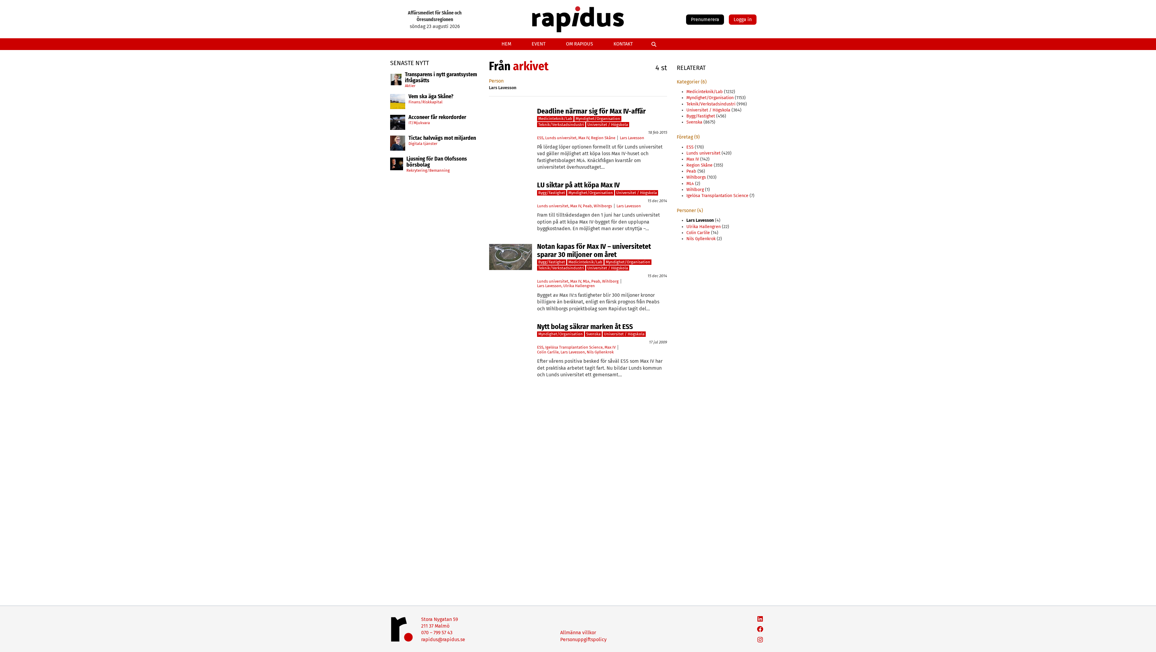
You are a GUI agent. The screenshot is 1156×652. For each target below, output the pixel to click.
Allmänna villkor (578, 632)
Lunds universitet (560, 138)
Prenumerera (705, 19)
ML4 (586, 281)
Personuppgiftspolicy (583, 639)
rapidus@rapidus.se (443, 639)
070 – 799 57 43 (436, 632)
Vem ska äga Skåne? (431, 97)
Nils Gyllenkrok (600, 352)
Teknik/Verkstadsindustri (561, 124)
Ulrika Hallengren (579, 286)
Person (496, 81)
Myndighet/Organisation (598, 118)
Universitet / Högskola (607, 124)
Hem (506, 44)
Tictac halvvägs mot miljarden (442, 138)
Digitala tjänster (423, 143)
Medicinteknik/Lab (555, 118)
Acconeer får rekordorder (438, 117)
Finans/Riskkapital (426, 102)
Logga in (743, 19)
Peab (587, 206)
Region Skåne (603, 138)
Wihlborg (610, 281)
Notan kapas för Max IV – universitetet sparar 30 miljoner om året (594, 251)
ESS (540, 138)
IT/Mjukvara (419, 123)
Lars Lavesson (632, 138)
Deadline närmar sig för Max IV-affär (591, 111)
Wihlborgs (603, 206)
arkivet (530, 66)
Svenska (593, 334)
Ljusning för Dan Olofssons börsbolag (436, 162)
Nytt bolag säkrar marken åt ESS (585, 327)
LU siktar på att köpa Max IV (578, 185)
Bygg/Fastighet (551, 192)
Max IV (583, 138)
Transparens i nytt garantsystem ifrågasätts (441, 78)
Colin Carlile (548, 352)
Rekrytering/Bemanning (428, 170)
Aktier (410, 85)
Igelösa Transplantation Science (574, 347)
